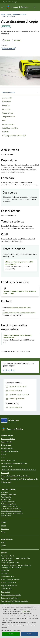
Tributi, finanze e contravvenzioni (12, 513)
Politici (3, 454)
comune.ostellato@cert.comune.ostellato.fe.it (19, 313)
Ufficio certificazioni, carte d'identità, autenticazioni (19, 263)
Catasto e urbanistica (8, 501)
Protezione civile (6, 466)
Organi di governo (7, 448)
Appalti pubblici (6, 497)
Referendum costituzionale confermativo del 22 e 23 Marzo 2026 (18, 471)
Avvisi (3, 532)
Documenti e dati (6, 442)
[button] (20, 630)
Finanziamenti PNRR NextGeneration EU (14, 463)
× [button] (38, 606)
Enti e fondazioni (6, 445)
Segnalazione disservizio (9, 585)
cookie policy (26, 611)
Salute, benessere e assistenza (11, 511)
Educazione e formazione (9, 506)
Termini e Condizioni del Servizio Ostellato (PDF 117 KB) (19, 292)
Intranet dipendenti (7, 604)
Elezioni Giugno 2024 (8, 460)
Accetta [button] (10, 634)
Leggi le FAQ (5, 570)
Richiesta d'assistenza (8, 582)
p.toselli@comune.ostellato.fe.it (19, 308)
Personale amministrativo (9, 451)
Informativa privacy (7, 576)
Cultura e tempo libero (8, 504)
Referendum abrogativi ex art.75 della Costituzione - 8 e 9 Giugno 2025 (19, 480)
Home (3, 14)
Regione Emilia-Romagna (10, 2)
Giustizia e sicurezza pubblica (10, 508)
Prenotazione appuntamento (10, 579)
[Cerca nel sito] (34, 7)
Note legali (4, 573)
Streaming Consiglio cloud (9, 598)
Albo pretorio (5, 592)
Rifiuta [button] (29, 634)
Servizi (9, 14)
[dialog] (20, 621)
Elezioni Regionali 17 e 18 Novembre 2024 (15, 476)
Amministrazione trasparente (11, 595)
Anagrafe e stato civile (19, 14)
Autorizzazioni (6, 499)
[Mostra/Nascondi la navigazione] (2, 7)
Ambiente (4, 492)
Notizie (3, 526)
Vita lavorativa (6, 515)
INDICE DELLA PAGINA (8, 93)
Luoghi (3, 545)
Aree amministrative (8, 439)
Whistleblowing (6, 588)
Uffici (3, 457)
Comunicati (5, 529)
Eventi (3, 542)
